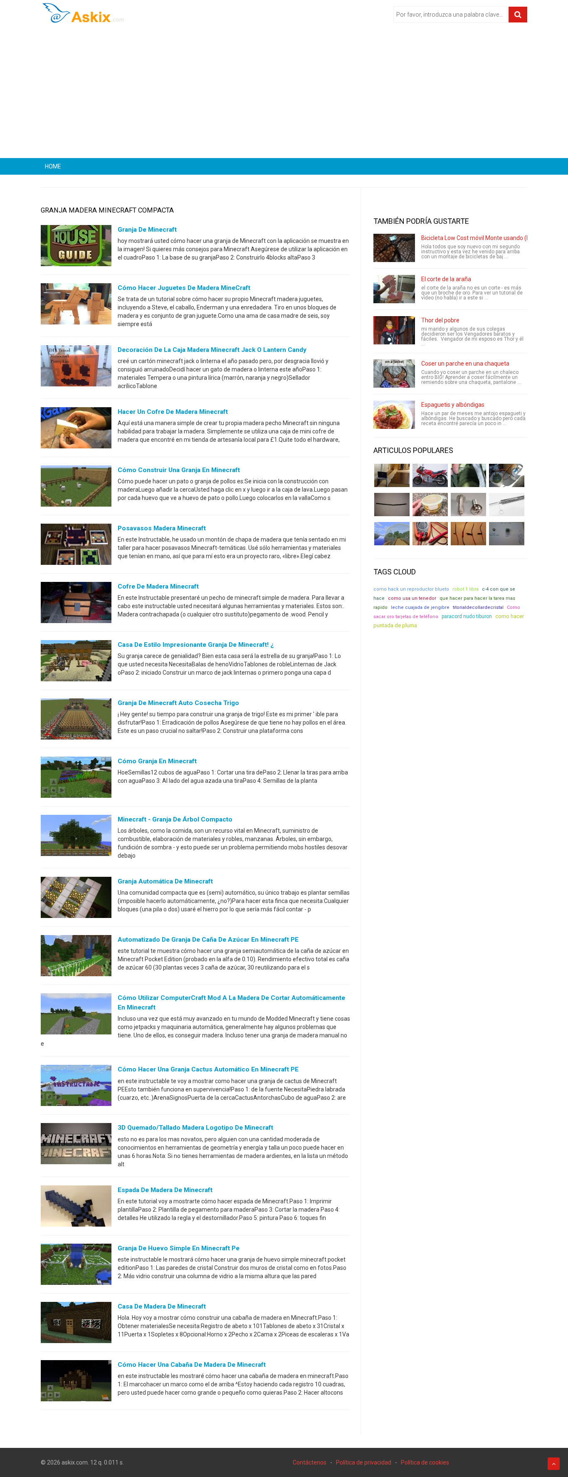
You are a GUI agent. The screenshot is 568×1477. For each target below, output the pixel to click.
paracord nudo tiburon (467, 616)
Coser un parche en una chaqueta (465, 363)
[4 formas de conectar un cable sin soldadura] (468, 533)
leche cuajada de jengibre (420, 607)
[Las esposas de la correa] (391, 504)
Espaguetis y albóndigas (452, 404)
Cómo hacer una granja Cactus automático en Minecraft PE (208, 1069)
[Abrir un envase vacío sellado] (430, 504)
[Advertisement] (284, 93)
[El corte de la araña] (394, 289)
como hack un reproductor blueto (411, 589)
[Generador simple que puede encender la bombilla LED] (506, 533)
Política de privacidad (363, 1462)
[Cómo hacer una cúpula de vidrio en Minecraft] (391, 533)
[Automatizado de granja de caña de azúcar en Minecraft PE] (76, 957)
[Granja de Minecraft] (76, 247)
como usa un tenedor (412, 598)
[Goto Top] (554, 1464)
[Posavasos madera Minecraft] (76, 546)
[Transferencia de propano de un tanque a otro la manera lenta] (506, 475)
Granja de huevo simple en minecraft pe (179, 1248)
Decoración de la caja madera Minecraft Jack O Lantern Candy (212, 350)
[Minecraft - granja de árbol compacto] (76, 837)
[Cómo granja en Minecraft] (76, 779)
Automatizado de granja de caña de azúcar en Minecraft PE (208, 939)
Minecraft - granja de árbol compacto (175, 819)
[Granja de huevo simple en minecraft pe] (76, 1265)
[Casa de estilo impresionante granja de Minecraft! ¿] (76, 662)
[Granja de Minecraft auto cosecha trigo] (76, 720)
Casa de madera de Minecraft (162, 1306)
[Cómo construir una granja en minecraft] (76, 488)
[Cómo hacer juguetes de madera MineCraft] (76, 305)
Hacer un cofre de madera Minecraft (173, 412)
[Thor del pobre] (394, 330)
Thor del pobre (440, 320)
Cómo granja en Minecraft (157, 761)
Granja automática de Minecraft (165, 881)
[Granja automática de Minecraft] (76, 899)
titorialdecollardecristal (478, 607)
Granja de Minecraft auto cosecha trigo (178, 703)
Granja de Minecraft (147, 229)
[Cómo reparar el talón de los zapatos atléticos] (468, 475)
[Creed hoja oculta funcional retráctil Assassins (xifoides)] (506, 504)
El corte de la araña (446, 279)
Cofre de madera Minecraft (158, 586)
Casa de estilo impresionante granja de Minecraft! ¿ (196, 644)
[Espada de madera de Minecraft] (76, 1207)
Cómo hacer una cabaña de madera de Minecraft (192, 1364)
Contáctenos (309, 1462)
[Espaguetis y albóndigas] (394, 415)
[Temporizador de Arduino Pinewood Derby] (391, 475)
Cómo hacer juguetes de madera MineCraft (184, 288)
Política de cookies (425, 1462)
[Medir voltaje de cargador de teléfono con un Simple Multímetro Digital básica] (430, 533)
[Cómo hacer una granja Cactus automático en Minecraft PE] (76, 1087)
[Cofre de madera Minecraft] (76, 604)
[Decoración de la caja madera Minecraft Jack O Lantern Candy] (76, 367)
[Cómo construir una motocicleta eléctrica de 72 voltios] (430, 475)
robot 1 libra (465, 589)
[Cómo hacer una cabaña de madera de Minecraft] (76, 1382)
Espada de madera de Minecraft (165, 1190)
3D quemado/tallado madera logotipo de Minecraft (195, 1127)
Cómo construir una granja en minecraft (179, 470)
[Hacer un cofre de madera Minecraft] (76, 429)
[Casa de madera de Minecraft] (76, 1324)
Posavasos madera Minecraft (162, 528)
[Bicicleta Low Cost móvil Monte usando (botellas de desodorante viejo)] (394, 248)
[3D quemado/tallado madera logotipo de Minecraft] (76, 1145)
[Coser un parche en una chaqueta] (394, 373)
